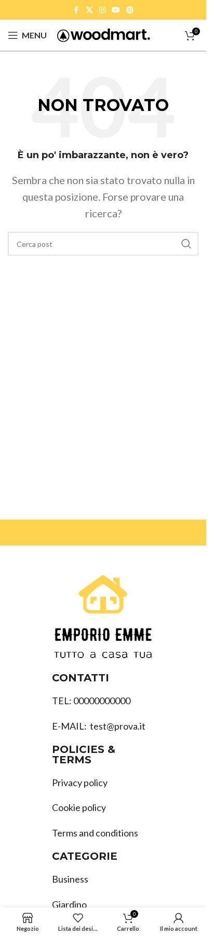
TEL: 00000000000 (91, 700)
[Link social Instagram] (102, 10)
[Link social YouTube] (116, 10)
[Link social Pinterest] (130, 10)
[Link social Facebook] (76, 10)
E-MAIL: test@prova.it (98, 726)
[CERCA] (186, 244)
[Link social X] (89, 10)
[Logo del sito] (103, 34)
